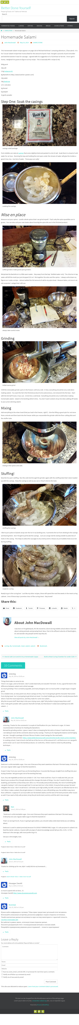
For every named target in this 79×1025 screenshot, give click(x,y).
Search (4, 14)
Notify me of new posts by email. (13, 976)
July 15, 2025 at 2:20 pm (16, 906)
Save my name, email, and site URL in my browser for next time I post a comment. (29, 971)
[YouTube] (2, 2)
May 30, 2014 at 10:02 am (18, 719)
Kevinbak (12, 904)
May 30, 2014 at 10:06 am (16, 758)
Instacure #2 (8, 71)
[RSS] (7, 2)
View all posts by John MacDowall (26, 637)
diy (11, 645)
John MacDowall (10, 42)
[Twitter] (4, 2)
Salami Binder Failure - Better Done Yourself (18, 875)
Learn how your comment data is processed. (43, 985)
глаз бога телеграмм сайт (9, 918)
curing (7, 645)
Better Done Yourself (16, 8)
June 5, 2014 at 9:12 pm (16, 860)
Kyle (12, 806)
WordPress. (46, 1004)
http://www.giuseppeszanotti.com (25, 892)
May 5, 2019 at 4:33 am (16, 885)
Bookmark (43, 645)
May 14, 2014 (24, 42)
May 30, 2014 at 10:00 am (16, 675)
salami (27, 645)
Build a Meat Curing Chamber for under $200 (59, 655)
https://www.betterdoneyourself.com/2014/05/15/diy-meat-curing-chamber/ (49, 737)
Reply (7, 710)
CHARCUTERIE (8, 30)
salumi (33, 645)
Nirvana (39, 1004)
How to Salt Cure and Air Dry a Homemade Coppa (21, 655)
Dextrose (7, 81)
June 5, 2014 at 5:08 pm (18, 808)
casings (21, 152)
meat (23, 645)
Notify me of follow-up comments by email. (17, 973)
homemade (16, 645)
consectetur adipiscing (39, 1000)
